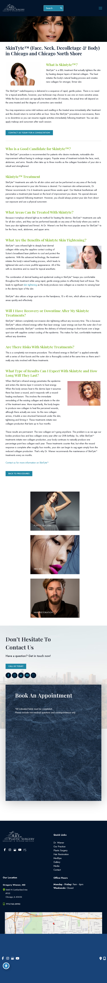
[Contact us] (101, 958)
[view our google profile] (21, 675)
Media (56, 866)
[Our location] (104, 958)
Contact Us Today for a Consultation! (29, 132)
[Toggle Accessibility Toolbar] (6, 965)
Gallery (57, 862)
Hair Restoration (61, 854)
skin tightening (30, 284)
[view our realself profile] (33, 675)
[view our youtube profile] (27, 675)
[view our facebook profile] (8, 675)
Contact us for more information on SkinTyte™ (27, 462)
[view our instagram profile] (14, 675)
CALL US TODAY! (15, 666)
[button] (29, 132)
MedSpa (57, 858)
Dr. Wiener (59, 842)
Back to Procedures (19, 473)
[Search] (61, 8)
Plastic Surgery (60, 850)
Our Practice (59, 846)
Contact (57, 869)
